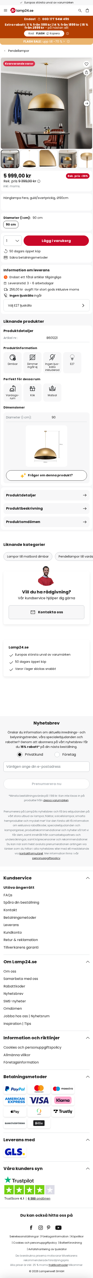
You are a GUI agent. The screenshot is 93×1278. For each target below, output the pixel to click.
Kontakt (10, 910)
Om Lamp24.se (20, 962)
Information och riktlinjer (31, 1038)
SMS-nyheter (14, 1001)
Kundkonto (12, 932)
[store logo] (24, 10)
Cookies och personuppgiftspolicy (32, 1047)
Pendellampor (18, 51)
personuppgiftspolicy (46, 858)
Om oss (9, 971)
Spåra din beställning (21, 902)
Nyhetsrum (40, 1016)
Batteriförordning (70, 1243)
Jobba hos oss (15, 1016)
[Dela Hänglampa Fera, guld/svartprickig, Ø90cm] (86, 72)
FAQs (7, 895)
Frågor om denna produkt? (50, 475)
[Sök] (80, 10)
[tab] (46, 912)
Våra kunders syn (23, 1168)
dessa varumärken (56, 800)
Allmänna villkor (16, 1054)
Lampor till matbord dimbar (28, 556)
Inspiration (12, 1023)
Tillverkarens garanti (20, 947)
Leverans (11, 924)
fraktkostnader (58, 1265)
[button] (10, 159)
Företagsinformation (21, 1062)
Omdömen (12, 1008)
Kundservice (17, 878)
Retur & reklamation (20, 939)
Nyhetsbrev (13, 993)
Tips (27, 1023)
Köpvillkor (77, 1236)
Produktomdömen (23, 521)
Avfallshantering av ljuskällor (47, 1249)
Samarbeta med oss (20, 978)
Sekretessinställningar (24, 1236)
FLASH (44, 33)
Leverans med (19, 1140)
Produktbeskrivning (24, 508)
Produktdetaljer (21, 495)
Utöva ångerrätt (18, 887)
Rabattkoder (14, 986)
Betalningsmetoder (19, 917)
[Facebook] (34, 1227)
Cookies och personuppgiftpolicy (35, 1243)
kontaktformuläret (31, 853)
